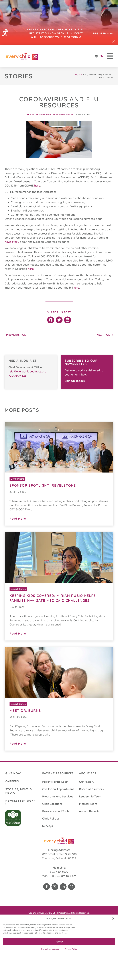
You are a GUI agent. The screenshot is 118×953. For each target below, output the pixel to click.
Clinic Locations (52, 804)
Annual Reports (89, 811)
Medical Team (88, 804)
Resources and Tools (55, 811)
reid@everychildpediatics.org (27, 371)
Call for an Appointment (58, 789)
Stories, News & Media (18, 790)
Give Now (13, 773)
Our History (86, 781)
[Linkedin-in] (63, 886)
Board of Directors (91, 789)
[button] (113, 918)
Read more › (19, 518)
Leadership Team (90, 796)
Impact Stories (18, 589)
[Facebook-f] (46, 886)
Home (78, 74)
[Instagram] (71, 886)
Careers (12, 781)
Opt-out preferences (50, 949)
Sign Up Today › (75, 381)
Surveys (47, 826)
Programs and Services (57, 796)
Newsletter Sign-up (20, 802)
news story (12, 242)
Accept (59, 941)
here (37, 185)
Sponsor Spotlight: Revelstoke (43, 485)
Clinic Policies (50, 818)
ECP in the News (36, 114)
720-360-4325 (17, 375)
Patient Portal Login (55, 781)
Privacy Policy (71, 949)
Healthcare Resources (59, 114)
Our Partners (17, 478)
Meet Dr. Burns (25, 710)
